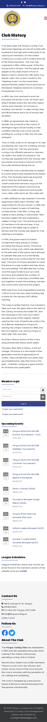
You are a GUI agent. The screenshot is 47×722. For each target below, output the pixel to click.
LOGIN (23, 571)
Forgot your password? (12, 414)
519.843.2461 (14, 6)
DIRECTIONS (8, 618)
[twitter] (25, 2)
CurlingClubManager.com (23, 718)
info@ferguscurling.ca (35, 6)
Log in (23, 403)
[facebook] (21, 2)
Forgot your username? (12, 409)
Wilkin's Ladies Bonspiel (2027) (28, 528)
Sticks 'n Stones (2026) (24, 488)
